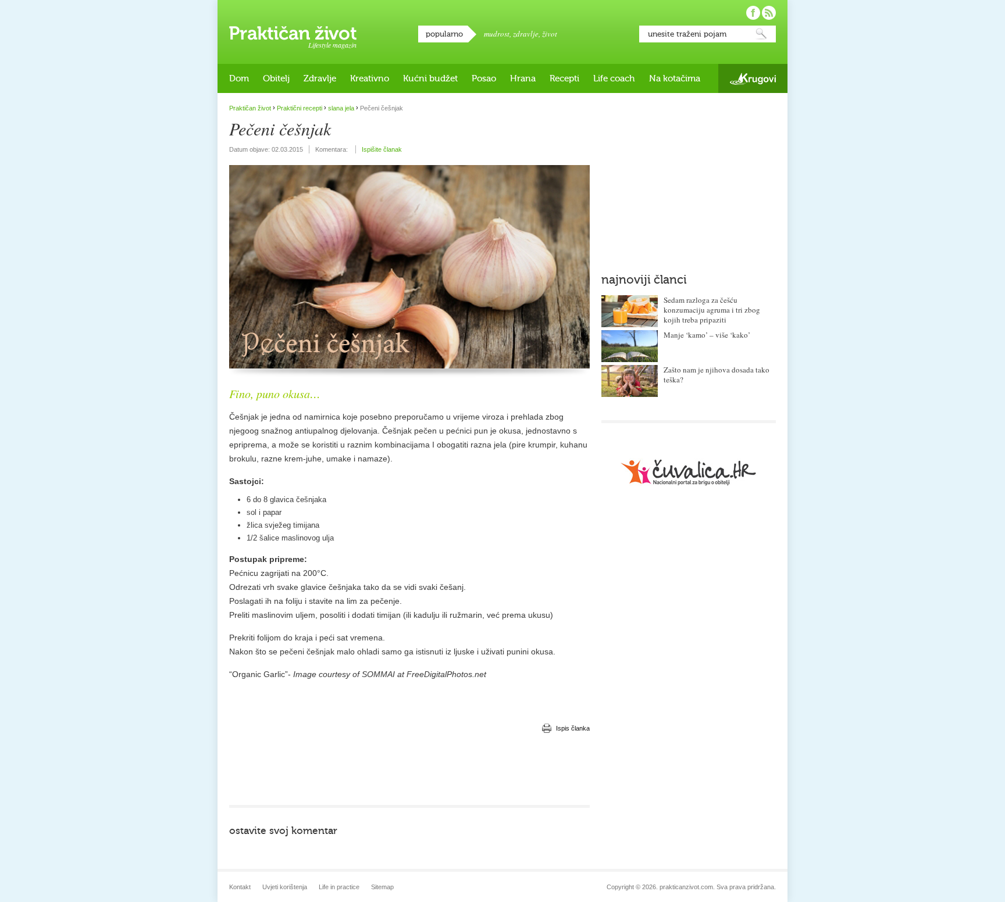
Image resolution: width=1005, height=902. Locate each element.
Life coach (614, 78)
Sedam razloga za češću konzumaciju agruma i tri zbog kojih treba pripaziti (712, 310)
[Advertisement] (409, 770)
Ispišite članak (382, 149)
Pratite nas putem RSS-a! (769, 13)
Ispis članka (573, 728)
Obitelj (276, 78)
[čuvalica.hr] (688, 472)
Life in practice (339, 886)
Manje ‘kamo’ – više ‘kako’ (707, 335)
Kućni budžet (430, 78)
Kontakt (240, 886)
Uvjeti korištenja (284, 886)
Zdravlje (320, 78)
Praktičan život (292, 33)
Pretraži (761, 34)
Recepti (564, 78)
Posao (484, 78)
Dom (239, 78)
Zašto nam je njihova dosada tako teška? (716, 374)
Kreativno (369, 78)
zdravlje (526, 33)
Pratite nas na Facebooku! (753, 13)
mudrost (496, 33)
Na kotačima (674, 78)
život (549, 33)
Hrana (523, 78)
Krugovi (753, 79)
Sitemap (382, 886)
